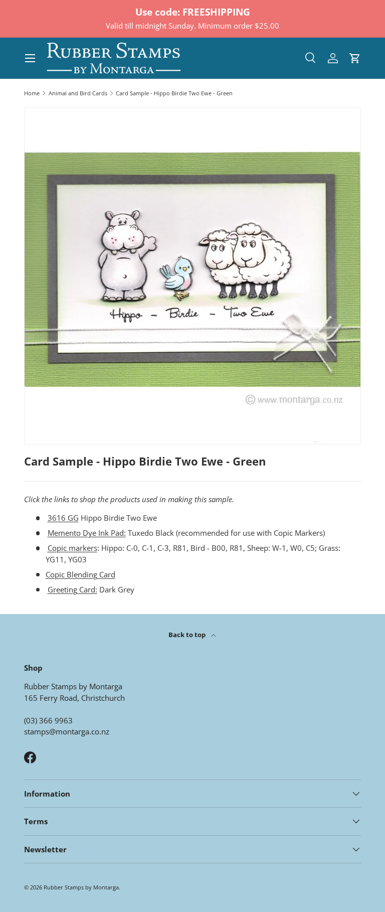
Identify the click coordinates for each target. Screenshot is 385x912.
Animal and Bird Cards (78, 93)
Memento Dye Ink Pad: (87, 533)
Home (32, 93)
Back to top (187, 634)
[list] (192, 276)
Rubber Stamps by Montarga (81, 887)
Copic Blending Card (80, 574)
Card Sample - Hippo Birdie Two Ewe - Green (174, 93)
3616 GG (63, 518)
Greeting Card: (72, 589)
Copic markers (72, 548)
